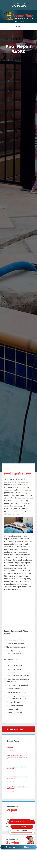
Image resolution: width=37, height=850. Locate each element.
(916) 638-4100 (19, 6)
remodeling (22, 493)
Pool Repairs (10, 747)
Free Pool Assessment (14, 729)
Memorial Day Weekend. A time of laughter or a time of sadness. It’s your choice (17, 757)
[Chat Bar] (18, 847)
